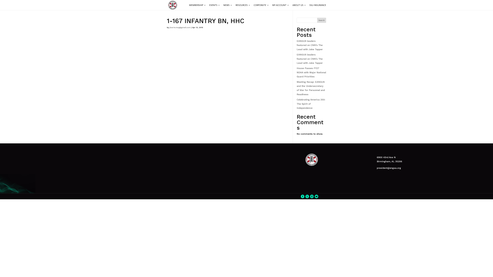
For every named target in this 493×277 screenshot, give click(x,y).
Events (213, 5)
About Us (297, 5)
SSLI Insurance (317, 5)
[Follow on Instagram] (312, 196)
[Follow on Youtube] (316, 196)
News (226, 5)
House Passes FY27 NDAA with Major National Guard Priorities (311, 72)
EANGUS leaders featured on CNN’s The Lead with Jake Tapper (310, 45)
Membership (196, 5)
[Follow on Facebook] (302, 196)
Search (322, 20)
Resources (242, 5)
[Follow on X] (307, 196)
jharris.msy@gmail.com (180, 27)
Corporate (260, 5)
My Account (279, 5)
